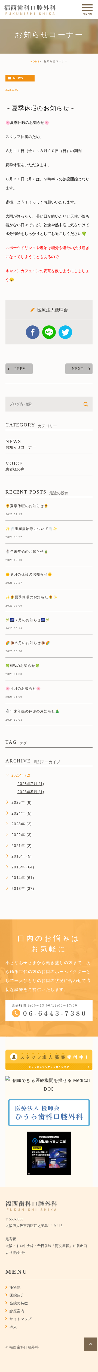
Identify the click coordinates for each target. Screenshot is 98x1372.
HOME (35, 61)
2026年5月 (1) (30, 792)
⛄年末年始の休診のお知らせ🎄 (32, 711)
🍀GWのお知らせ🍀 (22, 666)
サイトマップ (20, 1319)
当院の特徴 (19, 1303)
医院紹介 (17, 1295)
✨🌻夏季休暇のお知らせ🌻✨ (31, 597)
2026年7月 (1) (30, 783)
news (18, 78)
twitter (65, 332)
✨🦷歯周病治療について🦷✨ (31, 529)
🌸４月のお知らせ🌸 (23, 689)
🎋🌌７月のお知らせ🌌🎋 (27, 620)
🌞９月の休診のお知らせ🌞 (28, 575)
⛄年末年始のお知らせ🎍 (26, 552)
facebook (32, 332)
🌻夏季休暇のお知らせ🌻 (26, 506)
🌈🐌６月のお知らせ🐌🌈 (27, 643)
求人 (13, 1327)
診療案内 (17, 1311)
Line (49, 332)
